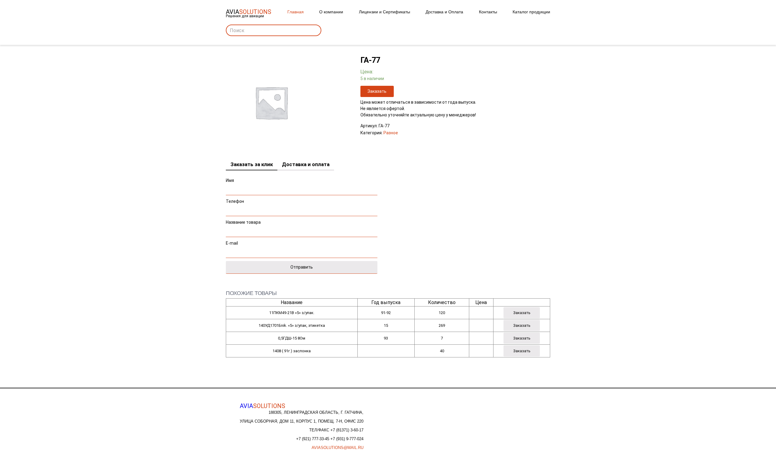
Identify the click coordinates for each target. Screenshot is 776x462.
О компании (331, 11)
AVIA (262, 406)
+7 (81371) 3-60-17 (346, 430)
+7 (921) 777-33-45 (313, 439)
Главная (295, 11)
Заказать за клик (251, 164)
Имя (230, 180)
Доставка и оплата (305, 164)
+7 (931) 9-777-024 (346, 439)
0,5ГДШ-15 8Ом (291, 338)
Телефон (235, 201)
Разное (390, 132)
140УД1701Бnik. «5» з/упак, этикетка (292, 325)
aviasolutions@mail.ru (337, 447)
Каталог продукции (531, 11)
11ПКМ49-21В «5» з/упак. (291, 312)
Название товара (243, 222)
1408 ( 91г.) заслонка (292, 351)
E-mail (232, 243)
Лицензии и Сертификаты (384, 11)
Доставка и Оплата (444, 11)
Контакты (488, 11)
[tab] (251, 164)
